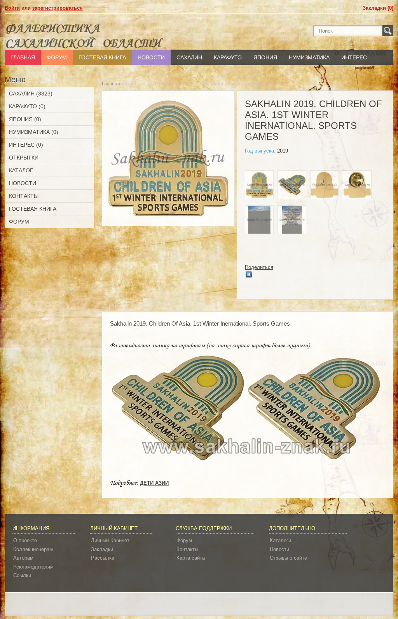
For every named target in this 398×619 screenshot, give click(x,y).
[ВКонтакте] (249, 274)
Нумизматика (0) (33, 132)
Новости (151, 57)
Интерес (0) (26, 145)
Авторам (23, 558)
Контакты (23, 196)
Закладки (102, 549)
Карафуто (228, 57)
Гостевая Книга (102, 57)
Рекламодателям (33, 567)
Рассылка (102, 558)
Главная (22, 57)
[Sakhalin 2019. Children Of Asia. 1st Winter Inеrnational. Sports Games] (259, 185)
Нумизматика (309, 57)
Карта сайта (190, 558)
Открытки (23, 157)
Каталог (21, 170)
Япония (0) (25, 119)
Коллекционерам (33, 549)
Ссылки (22, 575)
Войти (12, 8)
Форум (57, 57)
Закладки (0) (378, 8)
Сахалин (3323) (30, 93)
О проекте (25, 540)
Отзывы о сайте (288, 558)
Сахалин (189, 57)
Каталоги (280, 540)
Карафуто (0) (27, 106)
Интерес (354, 57)
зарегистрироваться (57, 8)
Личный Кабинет (110, 540)
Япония (265, 57)
